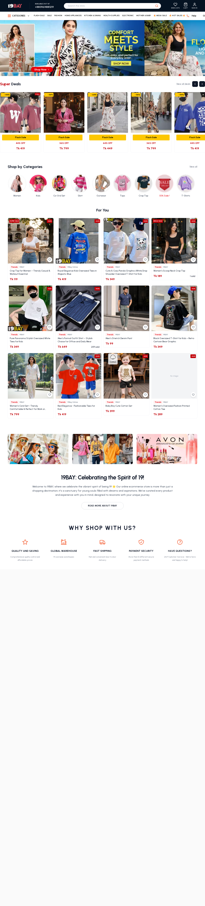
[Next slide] (200, 44)
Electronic (128, 16)
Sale (49, 16)
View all (193, 166)
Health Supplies (111, 16)
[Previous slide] (4, 44)
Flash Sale (39, 16)
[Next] (202, 84)
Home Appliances (73, 16)
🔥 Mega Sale (160, 16)
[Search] (157, 6)
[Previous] (195, 84)
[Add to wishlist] (49, 259)
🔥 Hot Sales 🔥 (177, 16)
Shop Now (101, 69)
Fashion (58, 16)
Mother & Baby (143, 16)
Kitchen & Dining (92, 16)
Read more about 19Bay (102, 505)
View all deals (183, 84)
